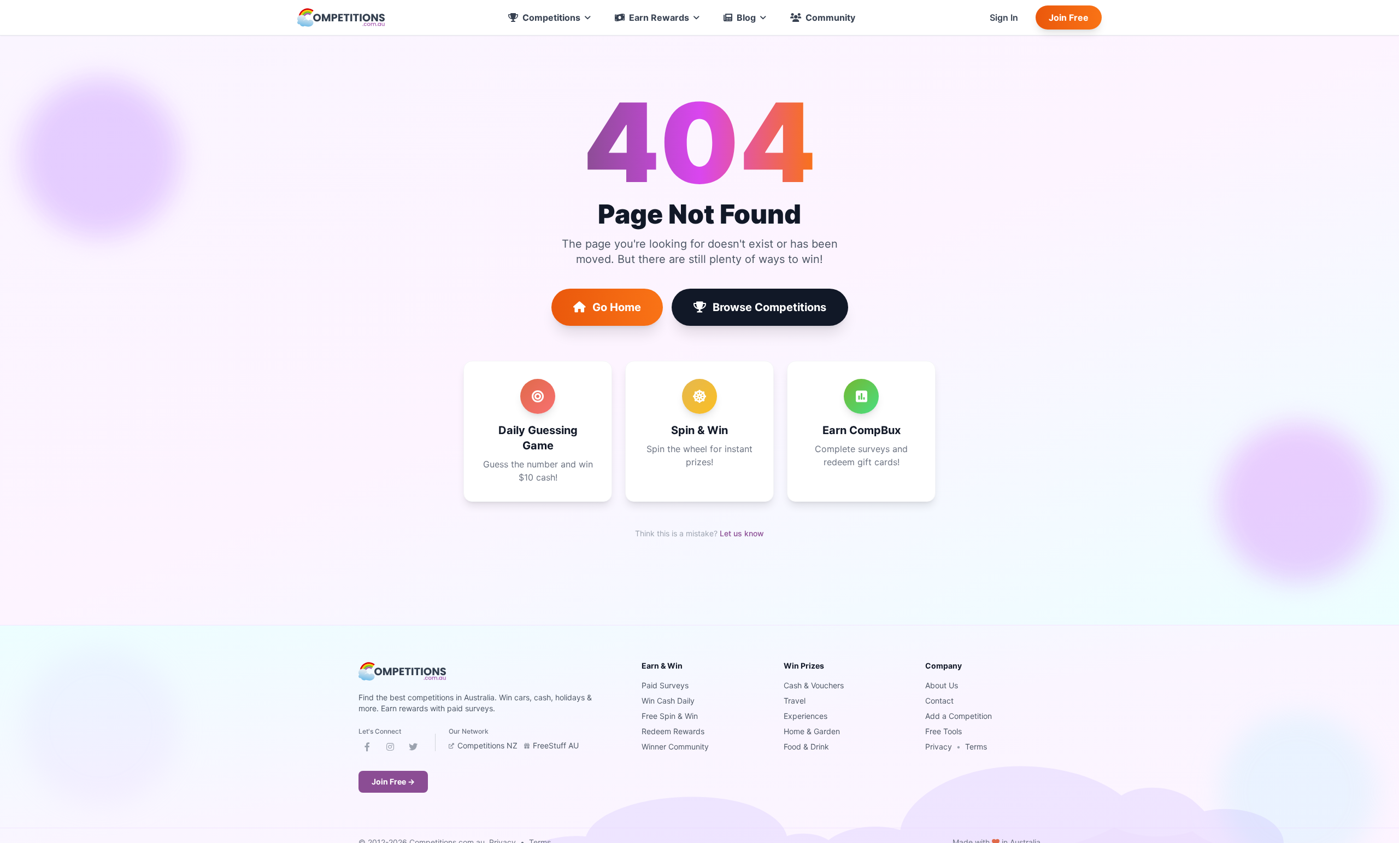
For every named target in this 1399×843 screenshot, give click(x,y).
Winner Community (675, 746)
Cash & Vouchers (814, 685)
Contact (939, 700)
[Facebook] (367, 749)
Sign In (1004, 17)
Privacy (938, 746)
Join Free (1069, 17)
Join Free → (393, 781)
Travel (795, 700)
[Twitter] (413, 749)
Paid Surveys (665, 685)
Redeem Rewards (673, 731)
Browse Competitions (769, 307)
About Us (941, 685)
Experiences (805, 716)
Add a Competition (958, 716)
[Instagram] (390, 749)
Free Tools (943, 731)
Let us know (742, 533)
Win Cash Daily (668, 700)
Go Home (616, 307)
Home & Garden (812, 731)
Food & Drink (806, 746)
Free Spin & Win (670, 716)
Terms (976, 746)
